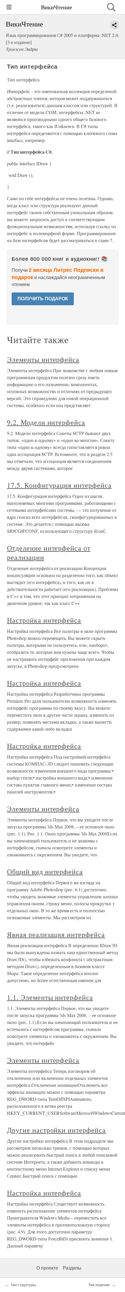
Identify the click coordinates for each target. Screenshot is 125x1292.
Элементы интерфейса (43, 359)
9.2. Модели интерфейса (46, 422)
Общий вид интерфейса (45, 871)
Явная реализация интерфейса (56, 934)
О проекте (47, 1268)
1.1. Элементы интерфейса (50, 997)
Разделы (72, 1268)
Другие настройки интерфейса (56, 1130)
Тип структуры (23, 1285)
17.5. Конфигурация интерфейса (59, 485)
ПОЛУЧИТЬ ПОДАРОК (42, 298)
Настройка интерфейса (44, 620)
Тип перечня (99, 1285)
